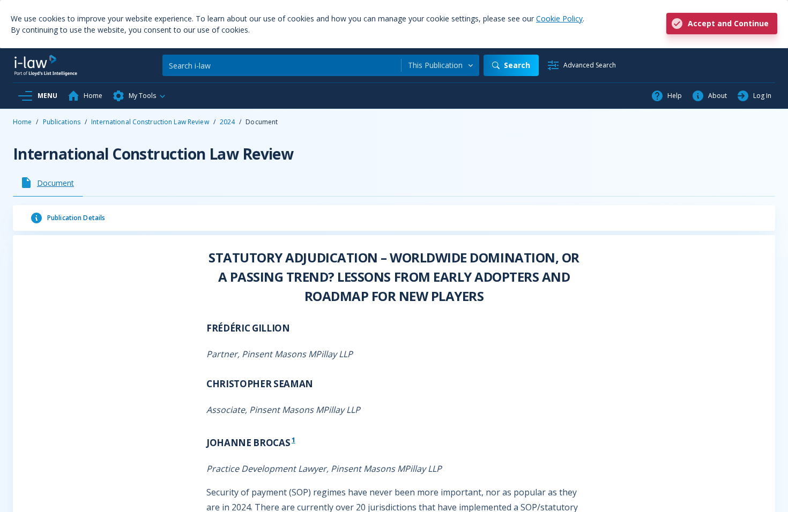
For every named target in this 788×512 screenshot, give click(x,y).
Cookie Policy (559, 18)
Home (22, 121)
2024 (227, 121)
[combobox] (440, 65)
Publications (61, 121)
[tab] (48, 183)
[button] (139, 96)
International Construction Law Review (150, 121)
